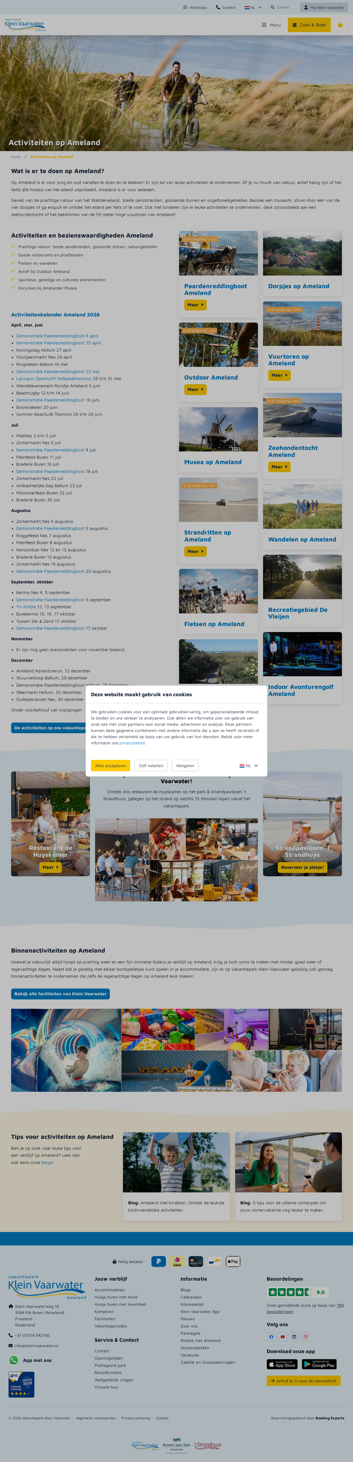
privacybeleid (132, 742)
